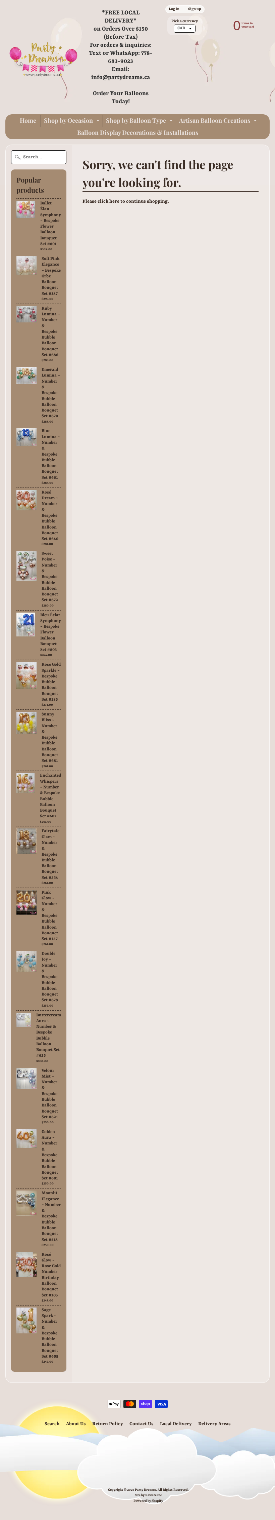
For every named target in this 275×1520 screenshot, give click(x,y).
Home (28, 120)
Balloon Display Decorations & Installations (137, 132)
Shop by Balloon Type (140, 121)
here (114, 201)
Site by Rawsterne (148, 1495)
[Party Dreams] (43, 57)
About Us (76, 1424)
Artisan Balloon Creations (219, 121)
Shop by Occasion (72, 121)
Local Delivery (176, 1424)
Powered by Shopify (148, 1501)
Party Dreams (145, 1490)
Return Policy (107, 1424)
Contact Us (141, 1424)
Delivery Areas (214, 1424)
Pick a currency (184, 21)
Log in (174, 9)
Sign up (194, 9)
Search (52, 1424)
